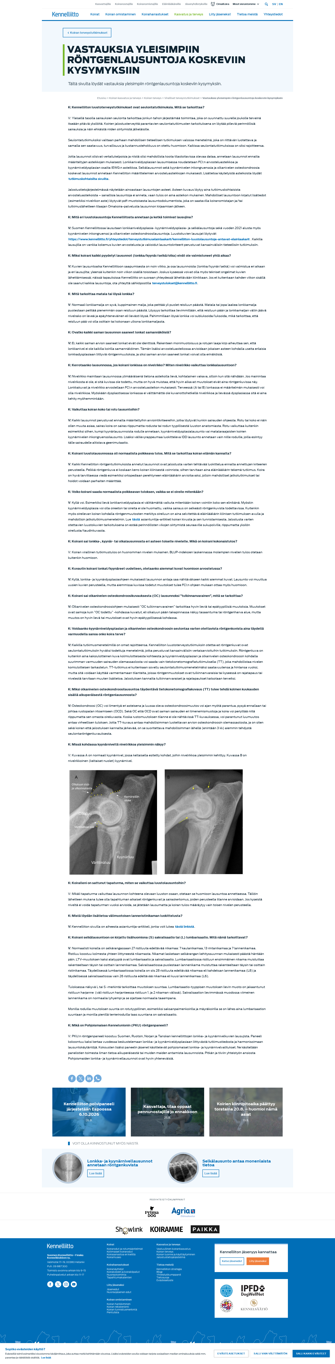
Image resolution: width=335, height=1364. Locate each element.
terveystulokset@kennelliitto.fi (174, 283)
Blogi (159, 1271)
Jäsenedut (113, 1289)
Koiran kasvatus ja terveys (125, 98)
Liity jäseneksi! (220, 14)
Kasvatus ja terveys (188, 14)
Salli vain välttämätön (270, 1353)
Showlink (129, 1230)
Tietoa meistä (247, 14)
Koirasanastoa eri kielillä (121, 1254)
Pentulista (113, 1312)
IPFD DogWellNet (253, 1291)
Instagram (66, 1284)
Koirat (94, 14)
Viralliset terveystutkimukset (182, 98)
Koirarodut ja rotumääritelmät (125, 1248)
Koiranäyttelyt (115, 1269)
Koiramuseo (114, 1257)
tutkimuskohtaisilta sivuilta (88, 179)
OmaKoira (222, 4)
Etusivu (101, 98)
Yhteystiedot (273, 14)
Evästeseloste (165, 1280)
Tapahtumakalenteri (119, 1277)
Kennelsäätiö (254, 1305)
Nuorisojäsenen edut (119, 1292)
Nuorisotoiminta (116, 1274)
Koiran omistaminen (120, 14)
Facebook (72, 1078)
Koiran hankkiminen (119, 1304)
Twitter (80, 1078)
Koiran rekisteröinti (118, 1306)
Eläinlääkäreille (171, 4)
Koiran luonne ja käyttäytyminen (176, 1254)
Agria (183, 1211)
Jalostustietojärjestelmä (171, 1257)
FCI (226, 1291)
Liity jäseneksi (115, 1285)
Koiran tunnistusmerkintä (122, 1309)
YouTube (74, 1284)
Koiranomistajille (147, 4)
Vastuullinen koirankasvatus (174, 1248)
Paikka (205, 1230)
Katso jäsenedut (232, 1261)
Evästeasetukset (231, 1353)
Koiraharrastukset (155, 14)
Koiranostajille (124, 4)
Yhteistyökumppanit (169, 1274)
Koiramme (166, 1230)
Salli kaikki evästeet (311, 1353)
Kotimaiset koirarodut (120, 1251)
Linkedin (89, 1078)
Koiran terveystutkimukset (88, 33)
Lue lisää (95, 1173)
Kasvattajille (103, 4)
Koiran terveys (153, 98)
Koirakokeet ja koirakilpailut (123, 1271)
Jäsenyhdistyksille (196, 4)
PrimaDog (152, 1211)
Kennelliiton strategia (169, 1269)
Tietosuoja (163, 1277)
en (281, 4)
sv (274, 4)
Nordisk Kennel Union (226, 1305)
